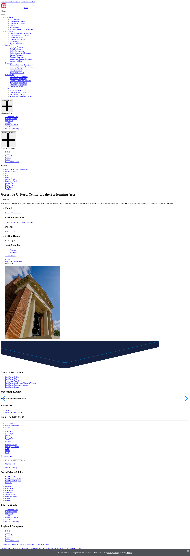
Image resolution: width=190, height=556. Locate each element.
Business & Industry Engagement (21, 65)
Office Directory (11, 445)
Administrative (10, 256)
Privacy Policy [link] (113, 553)
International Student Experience (21, 59)
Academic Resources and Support (21, 29)
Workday (8, 189)
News (7, 173)
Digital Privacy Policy (8, 548)
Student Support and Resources (20, 53)
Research (8, 63)
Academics (9, 17)
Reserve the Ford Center (13, 381)
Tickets (7, 410)
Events (7, 175)
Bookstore (8, 500)
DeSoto (8, 152)
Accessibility (72, 548)
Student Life (9, 45)
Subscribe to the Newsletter (14, 412)
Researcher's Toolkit (17, 73)
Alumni (8, 123)
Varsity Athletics (15, 91)
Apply (7, 427)
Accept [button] (129, 553)
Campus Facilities (16, 61)
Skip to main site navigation (10, 2)
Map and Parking (11, 468)
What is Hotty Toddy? (17, 94)
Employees (9, 121)
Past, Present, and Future (18, 83)
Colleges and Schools (17, 21)
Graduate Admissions (17, 39)
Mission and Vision (16, 87)
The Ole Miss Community (19, 77)
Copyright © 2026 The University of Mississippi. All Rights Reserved (25, 544)
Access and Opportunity (18, 79)
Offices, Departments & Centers (16, 169)
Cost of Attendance (16, 37)
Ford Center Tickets (12, 377)
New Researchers (16, 71)
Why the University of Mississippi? (22, 33)
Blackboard (9, 187)
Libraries (8, 177)
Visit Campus (14, 41)
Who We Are (9, 75)
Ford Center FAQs (11, 379)
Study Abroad (14, 27)
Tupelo (7, 154)
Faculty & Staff (10, 171)
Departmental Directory (13, 261)
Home (7, 259)
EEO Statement (62, 548)
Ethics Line (82, 548)
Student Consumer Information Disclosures (32, 548)
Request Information (17, 43)
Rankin (7, 160)
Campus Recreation (16, 55)
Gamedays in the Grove (18, 92)
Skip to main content (28, 2)
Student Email (10, 179)
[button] (2, 10)
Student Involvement (17, 51)
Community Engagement (18, 85)
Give (26, 8)
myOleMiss (9, 183)
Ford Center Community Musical (16, 385)
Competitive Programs (17, 23)
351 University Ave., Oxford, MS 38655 (19, 222)
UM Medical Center (12, 162)
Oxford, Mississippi (16, 49)
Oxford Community (12, 129)
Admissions (9, 31)
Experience (9, 185)
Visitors (8, 127)
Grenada (8, 158)
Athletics (8, 89)
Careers (8, 498)
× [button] (188, 551)
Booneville (9, 156)
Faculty (12, 25)
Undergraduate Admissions (19, 35)
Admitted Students (11, 117)
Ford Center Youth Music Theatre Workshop (20, 383)
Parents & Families (11, 125)
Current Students (11, 119)
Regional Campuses (17, 57)
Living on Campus (16, 47)
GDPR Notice (52, 548)
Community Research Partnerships (22, 67)
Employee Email (11, 181)
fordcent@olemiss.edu (13, 213)
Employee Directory (12, 447)
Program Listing (15, 19)
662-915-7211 (10, 464)
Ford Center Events (12, 387)
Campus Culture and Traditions (20, 81)
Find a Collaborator (16, 69)
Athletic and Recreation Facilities (21, 96)
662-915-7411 (10, 231)
